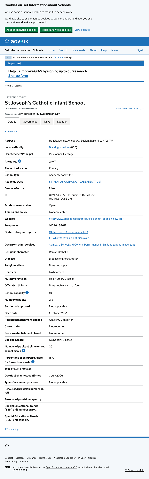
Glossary (20, 457)
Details (12, 121)
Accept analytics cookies (21, 29)
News (114, 50)
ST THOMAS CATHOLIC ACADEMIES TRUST (39, 114)
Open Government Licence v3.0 (61, 467)
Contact (9, 457)
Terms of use (45, 457)
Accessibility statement (16, 461)
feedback (58, 57)
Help (104, 50)
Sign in (140, 50)
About (93, 50)
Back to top (12, 429)
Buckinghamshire (59, 147)
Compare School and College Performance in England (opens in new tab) (92, 244)
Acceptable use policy (65, 457)
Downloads (78, 50)
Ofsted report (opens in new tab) (68, 232)
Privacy (82, 457)
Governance (30, 121)
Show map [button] (13, 131)
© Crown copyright (134, 470)
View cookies (82, 29)
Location (62, 121)
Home (51, 50)
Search (63, 50)
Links (47, 121)
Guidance (31, 457)
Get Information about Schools (24, 50)
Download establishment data (129, 108)
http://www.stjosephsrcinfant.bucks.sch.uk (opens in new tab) (86, 218)
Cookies (92, 457)
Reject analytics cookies (56, 29)
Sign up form (18, 75)
